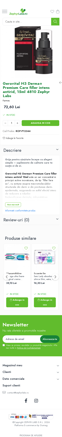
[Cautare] (55, 21)
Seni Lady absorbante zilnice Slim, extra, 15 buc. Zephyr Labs (44, 278)
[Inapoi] (59, 82)
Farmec (6, 100)
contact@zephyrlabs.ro (17, 392)
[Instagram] (36, 401)
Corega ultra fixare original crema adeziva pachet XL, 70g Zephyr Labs (15, 278)
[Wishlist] (51, 12)
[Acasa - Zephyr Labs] (18, 11)
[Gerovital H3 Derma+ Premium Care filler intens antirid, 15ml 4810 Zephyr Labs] (31, 47)
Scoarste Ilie (39, 273)
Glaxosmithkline (13, 273)
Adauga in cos (40, 123)
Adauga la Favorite (14, 138)
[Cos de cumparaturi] (57, 12)
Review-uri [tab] (16, 220)
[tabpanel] (31, 47)
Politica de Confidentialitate (28, 347)
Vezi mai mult (13, 204)
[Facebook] (26, 401)
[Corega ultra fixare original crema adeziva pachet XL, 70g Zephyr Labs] (17, 257)
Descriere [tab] (12, 150)
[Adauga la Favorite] (26, 248)
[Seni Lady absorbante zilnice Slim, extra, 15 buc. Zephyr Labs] (45, 257)
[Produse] (4, 12)
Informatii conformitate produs (20, 210)
